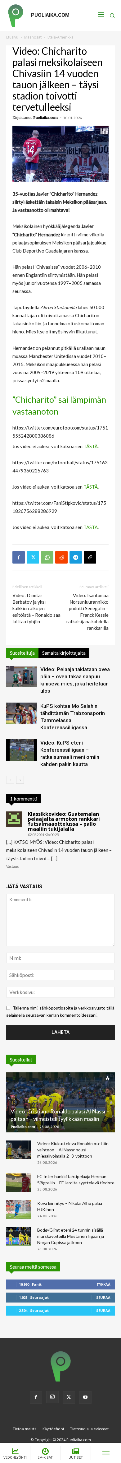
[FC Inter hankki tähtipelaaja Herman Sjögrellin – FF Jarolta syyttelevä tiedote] (18, 1182)
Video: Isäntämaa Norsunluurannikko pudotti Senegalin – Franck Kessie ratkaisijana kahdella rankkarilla (87, 611)
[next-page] (20, 780)
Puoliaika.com (45, 117)
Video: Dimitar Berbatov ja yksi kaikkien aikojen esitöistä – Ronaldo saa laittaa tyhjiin (36, 608)
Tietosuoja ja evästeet (89, 1429)
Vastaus (12, 866)
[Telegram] (75, 557)
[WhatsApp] (47, 557)
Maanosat (33, 37)
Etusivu (12, 37)
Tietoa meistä (25, 1429)
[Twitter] (33, 557)
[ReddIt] (61, 557)
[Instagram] (52, 1397)
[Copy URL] (90, 557)
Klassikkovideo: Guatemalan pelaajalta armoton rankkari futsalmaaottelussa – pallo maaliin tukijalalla (64, 821)
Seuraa (103, 1297)
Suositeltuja (22, 653)
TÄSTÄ (90, 446)
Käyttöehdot (53, 1429)
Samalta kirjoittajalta (64, 653)
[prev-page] (10, 780)
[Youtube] (85, 1397)
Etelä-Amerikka (60, 37)
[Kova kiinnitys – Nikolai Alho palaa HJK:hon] (18, 1209)
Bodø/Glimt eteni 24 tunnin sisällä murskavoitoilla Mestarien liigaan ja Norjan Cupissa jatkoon (70, 1236)
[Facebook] (18, 557)
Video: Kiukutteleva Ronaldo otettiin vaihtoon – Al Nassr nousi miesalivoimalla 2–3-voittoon (73, 1150)
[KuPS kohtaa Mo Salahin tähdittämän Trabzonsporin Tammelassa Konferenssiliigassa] (21, 713)
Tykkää (103, 1284)
